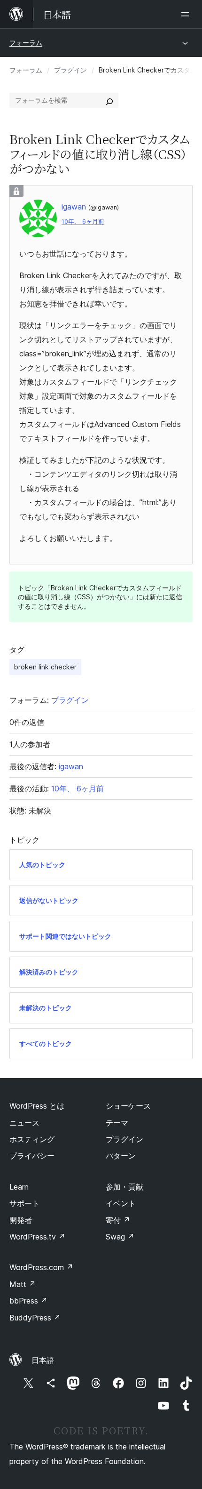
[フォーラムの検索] (109, 100)
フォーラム (25, 43)
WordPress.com (41, 1267)
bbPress (28, 1300)
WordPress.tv (37, 1236)
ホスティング (31, 1139)
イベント (121, 1203)
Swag (120, 1236)
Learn (19, 1186)
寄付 (118, 1220)
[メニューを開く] (187, 14)
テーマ (117, 1122)
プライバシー (31, 1155)
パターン (121, 1155)
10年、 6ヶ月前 (83, 221)
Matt (22, 1284)
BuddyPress (35, 1317)
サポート (24, 1203)
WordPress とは (36, 1106)
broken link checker (45, 667)
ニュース (24, 1122)
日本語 (42, 1360)
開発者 (20, 1220)
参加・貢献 (124, 1186)
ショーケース (128, 1106)
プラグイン (70, 70)
